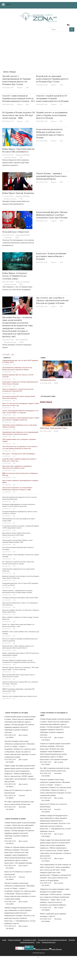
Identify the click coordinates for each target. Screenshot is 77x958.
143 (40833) (10, 798)
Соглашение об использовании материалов (52, 940)
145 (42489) (10, 762)
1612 (14, 450)
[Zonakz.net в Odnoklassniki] (62, 25)
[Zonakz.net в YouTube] (57, 25)
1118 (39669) (45, 910)
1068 (61, 221)
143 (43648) (10, 809)
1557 (14, 407)
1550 (61, 306)
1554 (14, 679)
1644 (14, 436)
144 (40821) (10, 786)
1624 (14, 429)
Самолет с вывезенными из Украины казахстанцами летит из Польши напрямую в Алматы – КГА (18, 98)
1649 (14, 501)
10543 (22, 342)
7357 (21, 157)
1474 (14, 477)
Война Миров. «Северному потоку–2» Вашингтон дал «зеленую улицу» (14, 276)
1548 (14, 492)
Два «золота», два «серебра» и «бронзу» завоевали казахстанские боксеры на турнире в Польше (52, 300)
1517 (14, 671)
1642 (14, 371)
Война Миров (46, 402)
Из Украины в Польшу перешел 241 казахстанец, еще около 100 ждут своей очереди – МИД (18, 115)
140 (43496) (10, 868)
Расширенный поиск (48, 942)
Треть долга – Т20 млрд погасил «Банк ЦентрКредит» (18, 453)
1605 (14, 657)
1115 (27, 121)
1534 (14, 628)
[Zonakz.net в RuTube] (68, 25)
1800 (14, 393)
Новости (19, 87)
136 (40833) (10, 879)
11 (12, 354)
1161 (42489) (45, 800)
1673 (14, 456)
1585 (14, 463)
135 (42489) (10, 904)
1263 (27, 87)
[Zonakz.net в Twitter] (51, 25)
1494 (14, 551)
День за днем (23, 735)
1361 (14, 558)
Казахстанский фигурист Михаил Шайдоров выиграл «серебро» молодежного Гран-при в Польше (52, 215)
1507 (14, 636)
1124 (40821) (45, 861)
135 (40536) (10, 928)
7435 (21, 199)
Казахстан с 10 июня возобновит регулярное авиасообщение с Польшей (51, 256)
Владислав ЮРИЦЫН (23, 155)
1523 (14, 386)
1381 (14, 643)
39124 (56, 386)
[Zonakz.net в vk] (65, 25)
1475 (14, 580)
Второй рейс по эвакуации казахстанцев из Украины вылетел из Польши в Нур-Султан (52, 79)
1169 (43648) (45, 776)
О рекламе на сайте (29, 940)
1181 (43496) (45, 764)
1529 (14, 607)
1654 (14, 594)
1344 (14, 587)
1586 (14, 621)
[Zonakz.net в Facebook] (54, 25)
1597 (14, 400)
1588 (14, 530)
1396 (61, 182)
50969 (56, 431)
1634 (14, 415)
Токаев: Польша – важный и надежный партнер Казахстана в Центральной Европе (51, 176)
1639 (14, 470)
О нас (38, 942)
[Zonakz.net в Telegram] (60, 25)
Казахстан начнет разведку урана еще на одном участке (19, 696)
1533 (14, 422)
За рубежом (8, 237)
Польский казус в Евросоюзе (15, 232)
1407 (14, 686)
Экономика (22, 807)
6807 (21, 284)
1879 (61, 262)
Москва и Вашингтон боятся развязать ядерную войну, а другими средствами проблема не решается (15, 162)
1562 (14, 614)
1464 (14, 664)
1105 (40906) (45, 921)
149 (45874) (10, 843)
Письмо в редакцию (14, 940)
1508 (14, 650)
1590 (14, 379)
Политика (22, 795)
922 (61, 121)
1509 (14, 484)
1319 (14, 523)
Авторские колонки (10, 157)
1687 (14, 443)
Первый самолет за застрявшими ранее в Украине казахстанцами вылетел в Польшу (51, 115)
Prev (42, 368)
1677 (14, 693)
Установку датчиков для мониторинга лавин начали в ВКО (20, 597)
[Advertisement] (38, 49)
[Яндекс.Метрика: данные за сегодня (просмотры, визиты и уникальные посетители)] (55, 949)
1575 (14, 364)
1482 (14, 537)
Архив (4, 940)
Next (71, 368)
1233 (61, 141)
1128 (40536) (45, 836)
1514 (14, 508)
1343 (27, 104)
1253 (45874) (45, 740)
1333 (61, 85)
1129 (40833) (45, 812)
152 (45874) (10, 737)
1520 (14, 515)
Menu (8, 4)
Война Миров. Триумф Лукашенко (18, 193)
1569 (14, 544)
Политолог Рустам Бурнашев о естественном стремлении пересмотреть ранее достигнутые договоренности (18, 242)
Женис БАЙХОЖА (22, 340)
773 (61, 104)
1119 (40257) (45, 885)
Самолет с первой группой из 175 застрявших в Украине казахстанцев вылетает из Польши (52, 98)
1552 (14, 573)
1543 (14, 698)
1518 (14, 600)
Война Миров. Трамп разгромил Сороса (53, 428)
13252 (17, 237)
